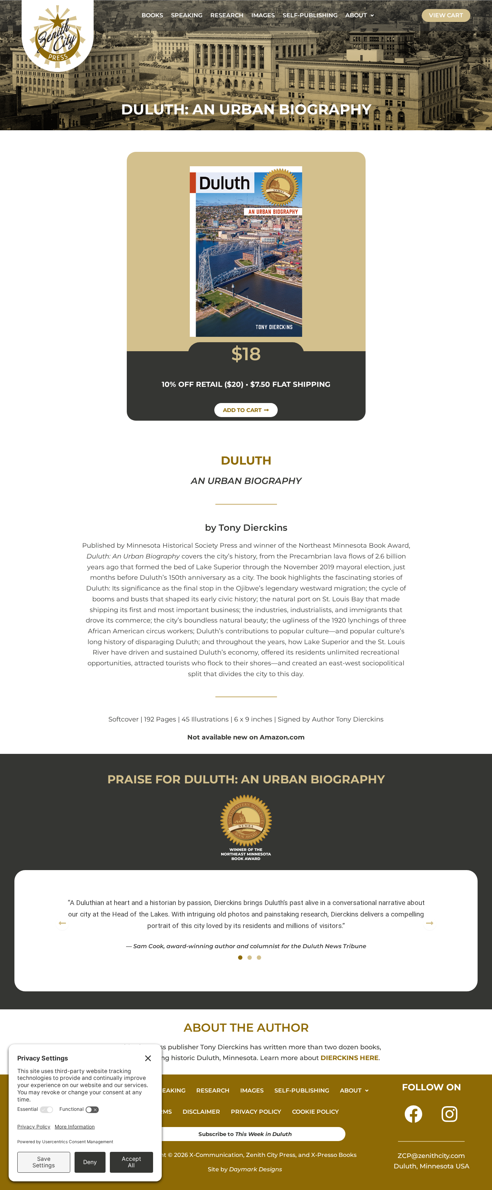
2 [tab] (249, 957)
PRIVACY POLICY (256, 1111)
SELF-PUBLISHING (310, 15)
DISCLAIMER (201, 1111)
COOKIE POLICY (315, 1111)
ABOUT (356, 15)
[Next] (429, 923)
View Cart (446, 15)
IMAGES (263, 15)
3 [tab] (259, 957)
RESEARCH (226, 15)
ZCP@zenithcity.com (431, 1156)
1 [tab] (240, 957)
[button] (359, 15)
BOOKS (152, 15)
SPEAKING (186, 15)
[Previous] (62, 923)
